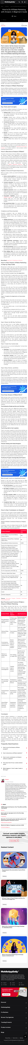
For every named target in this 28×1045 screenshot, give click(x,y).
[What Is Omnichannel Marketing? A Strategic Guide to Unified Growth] (14, 944)
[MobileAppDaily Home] (10, 2)
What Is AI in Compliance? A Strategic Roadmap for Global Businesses (13, 927)
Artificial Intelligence (5, 827)
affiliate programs (8, 197)
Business (2, 810)
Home (2, 6)
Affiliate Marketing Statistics (15, 164)
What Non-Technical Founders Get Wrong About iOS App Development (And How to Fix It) (13, 820)
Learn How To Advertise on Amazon (14, 260)
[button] (14, 1002)
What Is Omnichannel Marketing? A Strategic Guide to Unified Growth (12, 955)
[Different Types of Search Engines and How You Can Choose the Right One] (14, 888)
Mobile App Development (6, 822)
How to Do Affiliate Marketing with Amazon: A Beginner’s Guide (18, 6)
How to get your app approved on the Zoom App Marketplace (12, 813)
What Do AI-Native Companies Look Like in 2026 (12, 825)
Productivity (3, 816)
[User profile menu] (25, 2)
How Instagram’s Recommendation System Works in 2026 (13, 870)
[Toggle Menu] (2, 2)
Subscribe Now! (6, 994)
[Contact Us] (19, 2)
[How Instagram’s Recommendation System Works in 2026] (14, 860)
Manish (7, 779)
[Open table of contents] (25, 1036)
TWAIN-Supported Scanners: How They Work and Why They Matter (14, 807)
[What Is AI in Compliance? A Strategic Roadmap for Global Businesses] (14, 916)
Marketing (7, 6)
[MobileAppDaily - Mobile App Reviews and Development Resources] (14, 972)
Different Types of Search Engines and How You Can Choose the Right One (13, 899)
